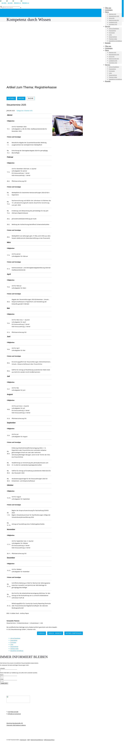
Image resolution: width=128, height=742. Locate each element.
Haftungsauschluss (49, 740)
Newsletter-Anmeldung (16, 651)
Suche (30, 98)
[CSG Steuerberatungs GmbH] (14, 3)
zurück (41, 633)
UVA (41, 623)
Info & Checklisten (15, 638)
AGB (28, 740)
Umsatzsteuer (34, 623)
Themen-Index (14, 648)
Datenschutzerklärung (37, 740)
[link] (20, 7)
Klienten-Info (28, 110)
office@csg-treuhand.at (14, 714)
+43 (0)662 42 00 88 (13, 712)
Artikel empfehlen (74, 633)
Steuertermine (11, 623)
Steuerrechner (14, 646)
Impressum (23, 740)
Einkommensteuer (23, 623)
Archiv (21, 98)
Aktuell (11, 98)
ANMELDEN (4, 683)
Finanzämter (13, 640)
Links (11, 644)
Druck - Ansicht (55, 633)
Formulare (13, 642)
